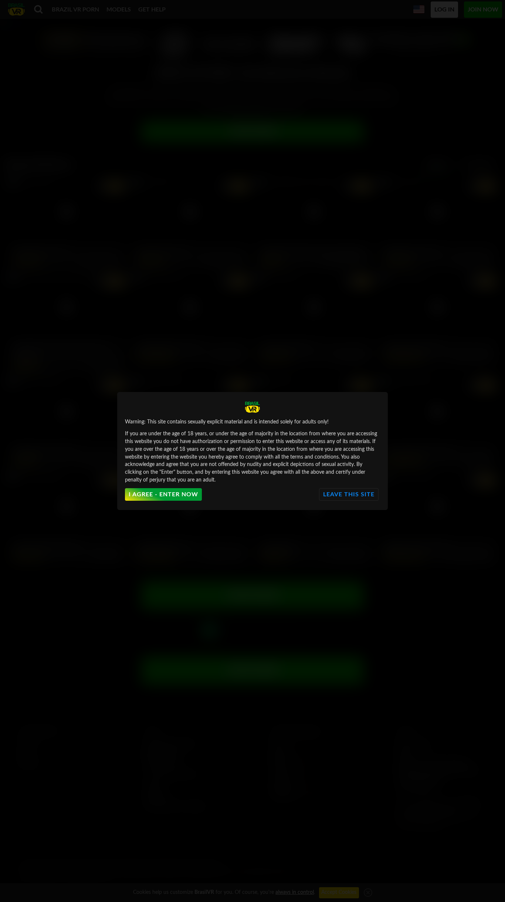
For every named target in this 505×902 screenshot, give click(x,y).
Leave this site (348, 494)
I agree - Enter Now (163, 494)
